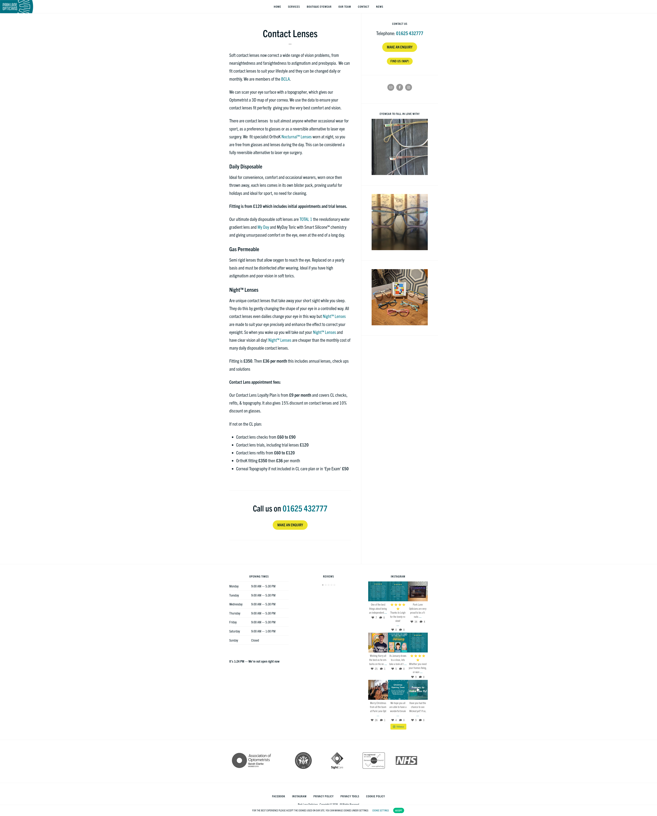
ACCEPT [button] (398, 810)
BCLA (285, 78)
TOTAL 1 (306, 219)
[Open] (378, 591)
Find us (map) (399, 61)
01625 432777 (305, 508)
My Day (263, 227)
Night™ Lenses (334, 316)
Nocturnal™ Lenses (296, 136)
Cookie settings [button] (380, 810)
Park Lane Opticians (16, 6)
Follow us (400, 726)
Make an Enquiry (290, 524)
